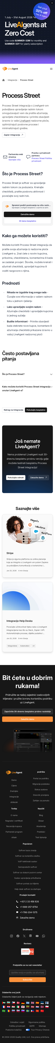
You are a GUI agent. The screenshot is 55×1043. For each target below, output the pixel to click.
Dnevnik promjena (41, 795)
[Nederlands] (37, 1007)
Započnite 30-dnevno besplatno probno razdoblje (27, 711)
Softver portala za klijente (27, 883)
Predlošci (41, 832)
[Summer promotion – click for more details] (27, 32)
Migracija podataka (41, 784)
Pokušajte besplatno (36, 410)
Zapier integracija (12, 135)
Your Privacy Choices (40, 1030)
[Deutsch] (23, 1003)
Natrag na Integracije (13, 410)
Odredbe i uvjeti (17, 1022)
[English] (32, 1003)
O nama (14, 815)
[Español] (37, 1003)
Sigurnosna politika (36, 1022)
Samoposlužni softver (27, 867)
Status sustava (41, 789)
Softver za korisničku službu (27, 856)
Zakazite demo (37, 477)
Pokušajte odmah (16, 477)
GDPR (31, 1026)
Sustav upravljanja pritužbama (27, 878)
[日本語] (23, 1007)
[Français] (3, 1007)
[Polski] (47, 1007)
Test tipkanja (41, 837)
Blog (41, 815)
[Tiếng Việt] (37, 1011)
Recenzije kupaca (14, 826)
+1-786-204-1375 (28, 912)
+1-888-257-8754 (29, 907)
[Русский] (13, 1011)
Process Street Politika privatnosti (42, 159)
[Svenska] (27, 1011)
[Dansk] (18, 1003)
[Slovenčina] (18, 1011)
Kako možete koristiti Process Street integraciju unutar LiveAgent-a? (26, 388)
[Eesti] (42, 1003)
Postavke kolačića (13, 1030)
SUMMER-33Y (12, 43)
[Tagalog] (32, 1011)
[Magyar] (13, 1007)
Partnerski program (14, 832)
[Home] (3, 80)
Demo (14, 780)
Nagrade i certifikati (14, 821)
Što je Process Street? (13, 374)
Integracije (12, 80)
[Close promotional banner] (52, 3)
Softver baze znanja (27, 850)
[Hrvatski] (8, 1007)
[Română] (8, 1011)
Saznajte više (15, 159)
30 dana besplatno (27, 221)
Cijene (14, 785)
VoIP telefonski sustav (27, 861)
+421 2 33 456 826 (29, 901)
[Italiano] (18, 1007)
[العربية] (3, 1003)
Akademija (41, 826)
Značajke (14, 791)
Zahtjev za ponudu (41, 800)
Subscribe (27, 979)
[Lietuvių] (27, 1007)
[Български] (8, 1003)
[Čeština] (13, 1003)
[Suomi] (47, 1003)
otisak (14, 837)
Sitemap (42, 1026)
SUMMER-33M (22, 40)
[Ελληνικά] (27, 1003)
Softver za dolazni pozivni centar (27, 872)
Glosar (41, 821)
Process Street (26, 80)
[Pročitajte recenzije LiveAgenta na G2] (27, 951)
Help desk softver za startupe (28, 889)
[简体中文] (42, 1011)
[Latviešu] (32, 1007)
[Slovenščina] (23, 1011)
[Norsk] (42, 1007)
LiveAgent (24, 120)
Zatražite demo (27, 214)
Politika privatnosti (17, 1026)
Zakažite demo (27, 719)
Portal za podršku (41, 778)
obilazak (14, 802)
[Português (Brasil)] (3, 1011)
